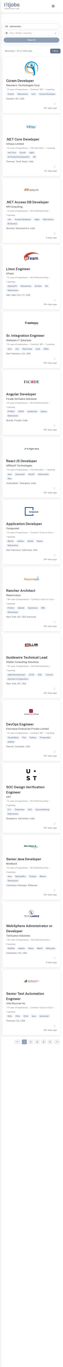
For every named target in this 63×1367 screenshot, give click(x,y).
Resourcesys (13, 595)
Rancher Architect (20, 591)
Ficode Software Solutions (21, 399)
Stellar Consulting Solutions (22, 662)
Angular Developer (21, 394)
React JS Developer (21, 461)
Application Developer (24, 524)
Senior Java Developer (23, 859)
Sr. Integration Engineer (25, 336)
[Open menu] (53, 6)
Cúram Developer (20, 81)
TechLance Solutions (18, 935)
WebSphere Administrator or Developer (29, 928)
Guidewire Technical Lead (26, 657)
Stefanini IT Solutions (18, 340)
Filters (55, 51)
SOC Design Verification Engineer (25, 789)
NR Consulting (14, 206)
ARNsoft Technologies (19, 465)
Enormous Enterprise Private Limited (27, 728)
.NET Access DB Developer (27, 202)
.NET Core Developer (22, 139)
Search (31, 40)
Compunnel (12, 528)
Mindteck (11, 863)
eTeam (10, 273)
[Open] (55, 33)
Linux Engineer (18, 269)
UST (8, 796)
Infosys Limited (15, 143)
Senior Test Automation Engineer (25, 996)
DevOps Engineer (20, 724)
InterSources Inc (15, 1003)
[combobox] (31, 26)
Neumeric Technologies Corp (23, 85)
